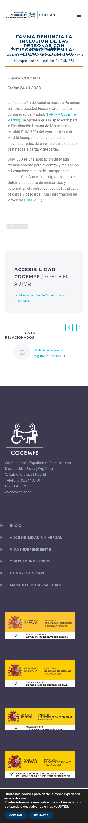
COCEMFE (32, 200)
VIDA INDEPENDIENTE (30, 549)
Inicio (16, 525)
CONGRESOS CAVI (27, 573)
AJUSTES (61, 807)
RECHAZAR (41, 815)
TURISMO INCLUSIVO (30, 561)
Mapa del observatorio (36, 585)
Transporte (18, 226)
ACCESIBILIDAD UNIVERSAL (36, 537)
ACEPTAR (15, 815)
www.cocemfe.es (18, 491)
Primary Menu (79, 15)
